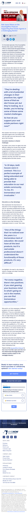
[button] (18, 3)
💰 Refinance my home (10, 400)
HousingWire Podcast (17, 348)
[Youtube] (8, 437)
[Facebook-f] (4, 437)
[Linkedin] (11, 437)
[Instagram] (15, 437)
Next (14, 406)
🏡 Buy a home (8, 395)
